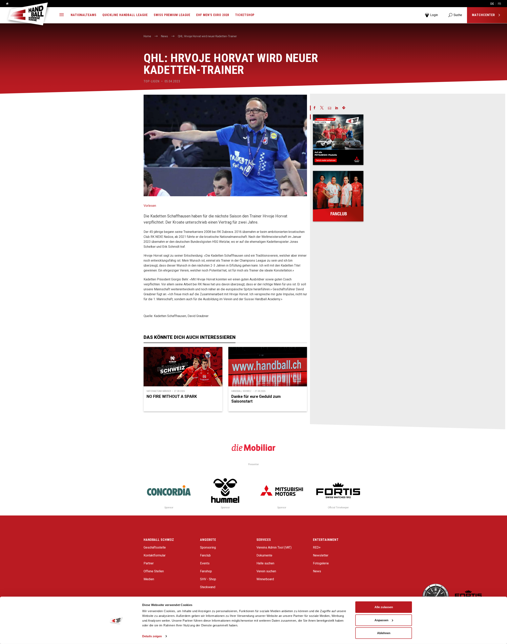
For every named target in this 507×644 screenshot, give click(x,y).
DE (492, 3)
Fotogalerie (321, 563)
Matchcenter (484, 15)
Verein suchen (266, 571)
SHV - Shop (208, 579)
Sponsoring (208, 547)
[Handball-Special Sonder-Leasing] (338, 139)
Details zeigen (152, 636)
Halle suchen (265, 563)
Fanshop (206, 571)
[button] (61, 15)
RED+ (317, 547)
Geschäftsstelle (155, 547)
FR (499, 3)
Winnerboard (265, 579)
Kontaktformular (155, 555)
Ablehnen (383, 633)
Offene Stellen (154, 571)
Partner (149, 563)
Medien (149, 579)
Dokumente (264, 555)
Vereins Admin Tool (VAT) (274, 547)
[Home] (6, 3)
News (317, 571)
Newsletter (320, 555)
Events (205, 563)
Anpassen (381, 620)
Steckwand (207, 587)
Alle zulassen (384, 607)
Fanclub (205, 555)
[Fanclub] (338, 196)
